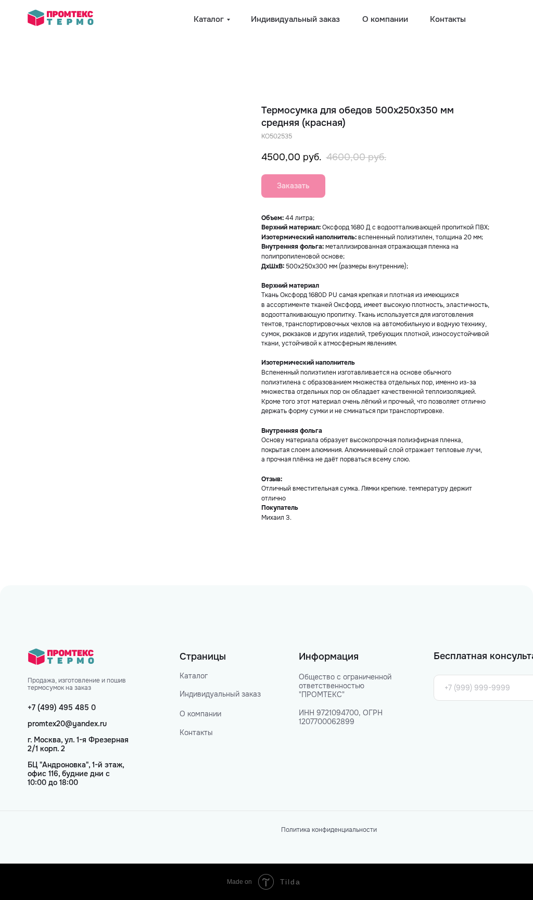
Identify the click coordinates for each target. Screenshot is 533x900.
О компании (200, 713)
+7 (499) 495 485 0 (62, 707)
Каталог (194, 675)
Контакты (196, 732)
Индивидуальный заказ (220, 694)
